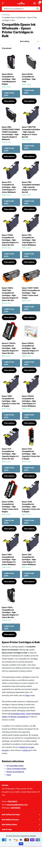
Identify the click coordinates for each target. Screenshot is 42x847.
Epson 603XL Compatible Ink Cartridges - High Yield (29, 78)
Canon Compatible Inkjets (16, 769)
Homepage (6, 15)
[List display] (39, 48)
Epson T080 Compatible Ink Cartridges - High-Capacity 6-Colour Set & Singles (11, 401)
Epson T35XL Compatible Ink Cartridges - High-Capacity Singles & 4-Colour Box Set (10, 612)
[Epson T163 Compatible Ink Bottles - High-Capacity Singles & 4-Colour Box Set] (31, 170)
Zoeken (37, 8)
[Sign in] (34, 3)
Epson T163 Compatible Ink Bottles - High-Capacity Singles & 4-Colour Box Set (31, 187)
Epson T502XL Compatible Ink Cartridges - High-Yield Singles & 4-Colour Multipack (29, 401)
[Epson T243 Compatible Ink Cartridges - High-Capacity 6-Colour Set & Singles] (31, 437)
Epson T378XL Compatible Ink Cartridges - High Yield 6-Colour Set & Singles (10, 507)
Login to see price (9, 94)
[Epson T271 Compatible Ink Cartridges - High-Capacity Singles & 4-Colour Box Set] (11, 437)
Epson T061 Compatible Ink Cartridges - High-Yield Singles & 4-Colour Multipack (29, 559)
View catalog (3, 3)
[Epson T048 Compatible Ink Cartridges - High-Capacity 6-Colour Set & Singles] (31, 489)
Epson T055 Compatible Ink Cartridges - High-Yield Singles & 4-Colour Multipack (9, 559)
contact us (26, 750)
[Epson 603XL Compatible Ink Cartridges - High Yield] (31, 62)
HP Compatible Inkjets (16, 714)
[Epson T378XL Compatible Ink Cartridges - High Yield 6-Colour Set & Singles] (11, 489)
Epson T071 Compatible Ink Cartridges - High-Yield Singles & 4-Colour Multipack (9, 187)
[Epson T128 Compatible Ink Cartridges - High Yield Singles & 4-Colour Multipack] (31, 223)
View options (9, 101)
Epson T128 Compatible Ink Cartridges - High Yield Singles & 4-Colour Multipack (29, 240)
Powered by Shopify (28, 836)
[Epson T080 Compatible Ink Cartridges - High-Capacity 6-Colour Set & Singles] (11, 384)
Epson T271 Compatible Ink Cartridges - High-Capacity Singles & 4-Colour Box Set (10, 454)
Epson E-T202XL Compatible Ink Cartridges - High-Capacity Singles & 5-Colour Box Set (10, 348)
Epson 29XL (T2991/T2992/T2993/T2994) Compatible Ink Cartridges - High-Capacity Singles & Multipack (11, 133)
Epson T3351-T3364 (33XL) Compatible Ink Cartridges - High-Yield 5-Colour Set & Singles (31, 293)
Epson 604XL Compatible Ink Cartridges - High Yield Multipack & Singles (9, 79)
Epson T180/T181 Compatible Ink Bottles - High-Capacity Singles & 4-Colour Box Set (31, 132)
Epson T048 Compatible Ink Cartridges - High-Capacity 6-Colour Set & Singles (31, 507)
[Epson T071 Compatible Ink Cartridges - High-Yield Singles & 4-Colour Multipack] (11, 170)
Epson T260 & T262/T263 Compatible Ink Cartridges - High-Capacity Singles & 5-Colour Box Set (10, 294)
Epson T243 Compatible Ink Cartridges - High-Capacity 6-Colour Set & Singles (31, 454)
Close (21, 814)
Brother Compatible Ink (19, 717)
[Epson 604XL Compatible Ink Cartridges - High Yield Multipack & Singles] (11, 62)
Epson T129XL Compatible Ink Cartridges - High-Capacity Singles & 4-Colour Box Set (10, 240)
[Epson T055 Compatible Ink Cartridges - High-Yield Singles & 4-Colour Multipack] (11, 542)
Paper (27, 695)
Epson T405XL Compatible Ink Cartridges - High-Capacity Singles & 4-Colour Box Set (30, 348)
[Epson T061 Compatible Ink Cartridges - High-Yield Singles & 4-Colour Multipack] (31, 542)
